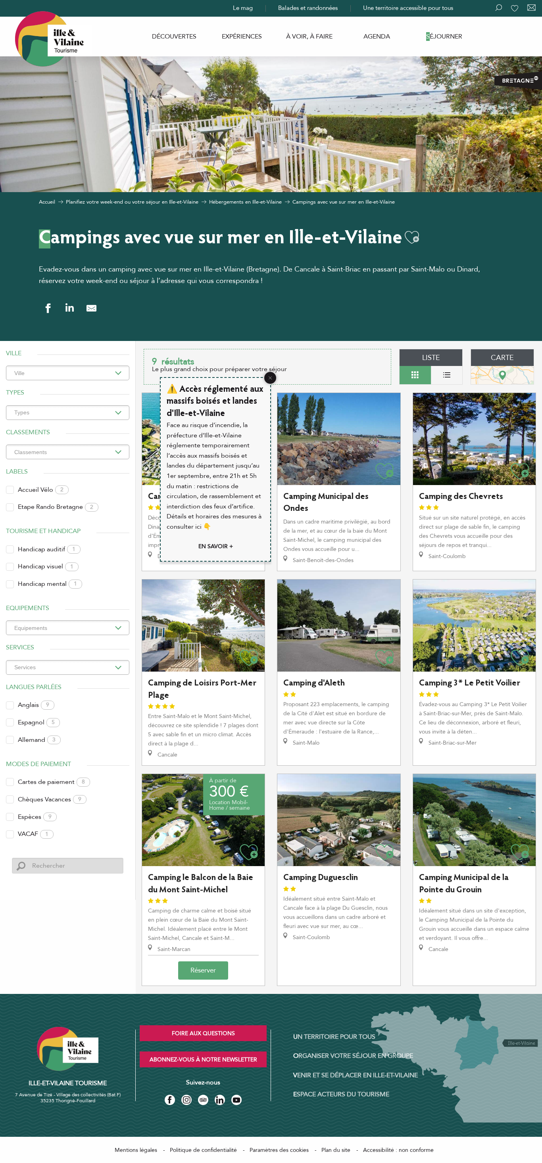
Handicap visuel (45, 566)
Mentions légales (136, 1150)
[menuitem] (174, 36)
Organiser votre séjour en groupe (353, 1055)
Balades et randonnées (308, 8)
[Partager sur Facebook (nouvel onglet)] (48, 308)
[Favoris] (515, 8)
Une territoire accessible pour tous (408, 8)
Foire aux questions (203, 1033)
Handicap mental (47, 584)
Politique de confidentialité (203, 1150)
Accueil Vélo (40, 489)
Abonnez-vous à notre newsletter (203, 1059)
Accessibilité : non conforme (398, 1150)
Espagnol (36, 722)
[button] (411, 237)
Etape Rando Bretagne (55, 507)
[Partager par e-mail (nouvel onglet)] (91, 308)
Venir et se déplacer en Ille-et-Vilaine (355, 1075)
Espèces (35, 817)
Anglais (33, 705)
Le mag (243, 8)
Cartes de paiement (51, 782)
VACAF (33, 834)
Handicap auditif (46, 549)
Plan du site (335, 1150)
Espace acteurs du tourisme (341, 1094)
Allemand (37, 740)
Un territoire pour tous (334, 1036)
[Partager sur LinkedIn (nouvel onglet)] (70, 308)
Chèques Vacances (49, 799)
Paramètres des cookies (279, 1150)
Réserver (203, 970)
